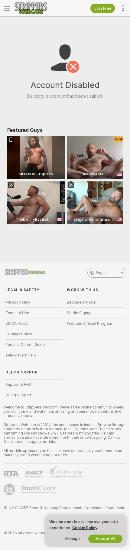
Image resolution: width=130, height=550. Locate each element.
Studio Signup (79, 313)
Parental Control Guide (25, 345)
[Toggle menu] (6, 8)
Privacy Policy (17, 302)
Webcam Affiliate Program (89, 323)
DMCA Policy (16, 323)
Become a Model (81, 302)
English (102, 273)
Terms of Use (17, 313)
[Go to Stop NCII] (39, 489)
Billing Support (18, 395)
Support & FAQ (18, 384)
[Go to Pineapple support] (10, 489)
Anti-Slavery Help (20, 355)
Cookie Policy (84, 528)
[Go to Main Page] (39, 8)
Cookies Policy (18, 334)
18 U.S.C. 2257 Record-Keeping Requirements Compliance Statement (64, 508)
